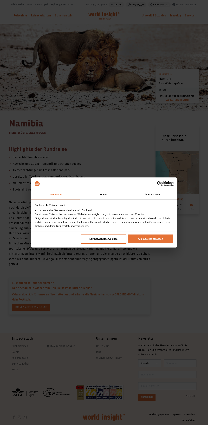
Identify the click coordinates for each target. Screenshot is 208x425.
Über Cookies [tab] (153, 194)
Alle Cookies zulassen (150, 238)
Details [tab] (104, 194)
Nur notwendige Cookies (103, 238)
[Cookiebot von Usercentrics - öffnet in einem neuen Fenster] (159, 183)
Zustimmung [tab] (55, 194)
